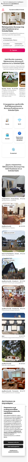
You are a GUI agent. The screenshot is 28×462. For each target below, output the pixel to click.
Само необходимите (13, 446)
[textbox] (7, 45)
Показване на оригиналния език (11, 4)
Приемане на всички (13, 442)
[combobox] (13, 40)
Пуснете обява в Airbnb (16, 9)
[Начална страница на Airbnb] (3, 9)
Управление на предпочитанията (13, 451)
